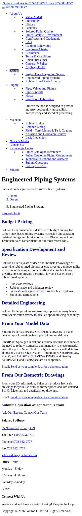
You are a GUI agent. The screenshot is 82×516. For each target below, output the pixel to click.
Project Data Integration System (45, 74)
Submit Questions (36, 162)
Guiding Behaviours (38, 45)
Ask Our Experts (12, 412)
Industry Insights (35, 166)
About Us (16, 13)
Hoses (29, 95)
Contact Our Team (35, 412)
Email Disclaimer (36, 60)
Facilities (31, 28)
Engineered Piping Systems (42, 77)
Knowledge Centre (21, 148)
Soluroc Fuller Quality (39, 31)
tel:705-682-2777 (21, 441)
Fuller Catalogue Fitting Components (48, 155)
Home (13, 195)
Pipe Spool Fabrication (39, 99)
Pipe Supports (34, 92)
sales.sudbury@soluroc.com (19, 455)
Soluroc (14, 169)
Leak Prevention (35, 137)
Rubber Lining (34, 123)
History (30, 24)
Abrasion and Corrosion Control (45, 134)
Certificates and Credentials (42, 38)
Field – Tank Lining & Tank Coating (48, 130)
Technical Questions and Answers (46, 159)
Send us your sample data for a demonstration (39, 366)
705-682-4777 (16, 448)
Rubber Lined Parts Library (42, 81)
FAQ (28, 42)
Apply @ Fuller (35, 67)
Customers (32, 52)
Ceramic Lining (35, 127)
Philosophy (32, 20)
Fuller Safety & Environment (43, 35)
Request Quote (11, 213)
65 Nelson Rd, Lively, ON (18, 428)
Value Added (33, 17)
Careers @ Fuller (36, 63)
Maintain (15, 119)
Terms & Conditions (38, 56)
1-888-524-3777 (24, 435)
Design (14, 70)
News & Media (19, 141)
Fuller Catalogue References (43, 152)
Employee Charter (36, 49)
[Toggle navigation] (3, 8)
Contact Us (17, 144)
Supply (14, 85)
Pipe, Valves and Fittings (41, 88)
